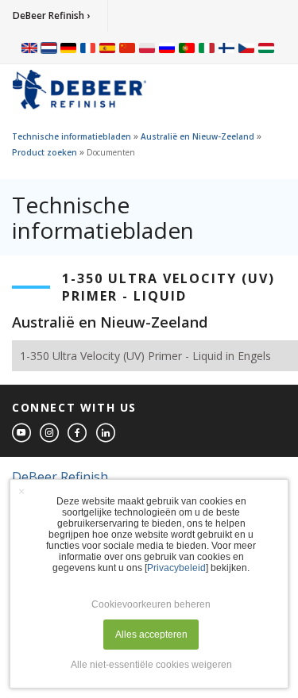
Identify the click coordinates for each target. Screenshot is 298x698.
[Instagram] (50, 433)
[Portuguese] (186, 47)
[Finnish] (226, 47)
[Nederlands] (49, 47)
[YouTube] (22, 433)
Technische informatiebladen (71, 136)
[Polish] (147, 47)
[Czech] (246, 47)
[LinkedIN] (106, 433)
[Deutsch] (68, 47)
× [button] (21, 491)
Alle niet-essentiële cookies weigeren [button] (151, 664)
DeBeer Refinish (60, 476)
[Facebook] (78, 433)
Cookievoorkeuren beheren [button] (151, 604)
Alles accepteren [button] (151, 634)
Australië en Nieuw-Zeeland (197, 136)
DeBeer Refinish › (51, 15)
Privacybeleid (176, 567)
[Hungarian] (266, 47)
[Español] (107, 47)
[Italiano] (206, 47)
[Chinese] (127, 47)
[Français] (88, 47)
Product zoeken (44, 152)
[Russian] (167, 47)
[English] (29, 47)
